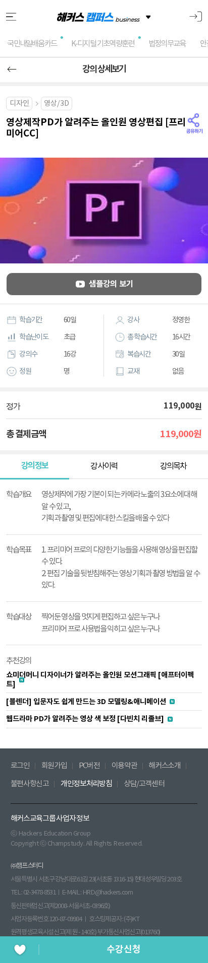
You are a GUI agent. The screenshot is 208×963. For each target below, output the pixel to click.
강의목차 (173, 466)
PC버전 (89, 766)
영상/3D (56, 103)
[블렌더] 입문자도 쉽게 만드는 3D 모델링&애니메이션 (86, 702)
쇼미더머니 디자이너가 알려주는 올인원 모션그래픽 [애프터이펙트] (100, 679)
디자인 (19, 103)
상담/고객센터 (144, 784)
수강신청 (124, 949)
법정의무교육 (166, 43)
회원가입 (54, 766)
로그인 (20, 766)
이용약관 (124, 766)
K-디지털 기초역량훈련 (102, 43)
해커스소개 (164, 766)
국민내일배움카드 (32, 43)
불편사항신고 (30, 784)
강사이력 (103, 466)
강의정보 (34, 466)
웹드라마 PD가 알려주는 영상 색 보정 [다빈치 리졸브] (85, 719)
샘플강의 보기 (111, 284)
